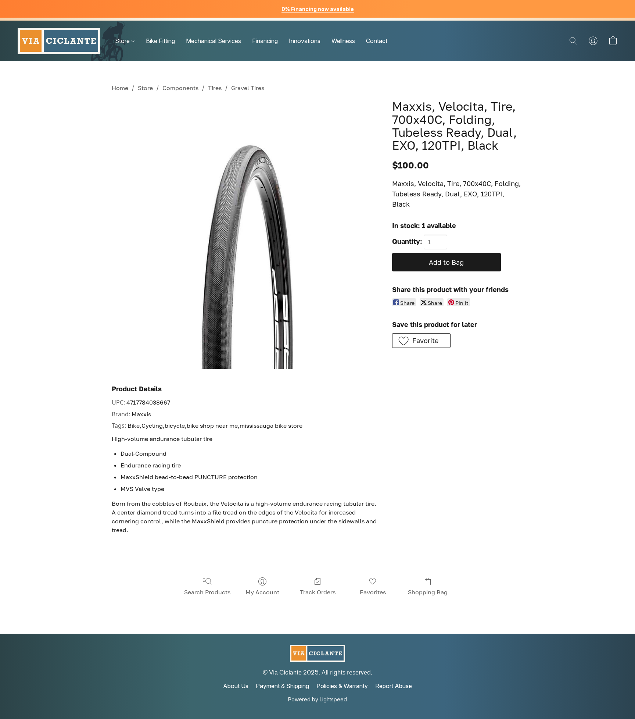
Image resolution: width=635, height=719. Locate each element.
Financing (265, 41)
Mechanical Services (213, 41)
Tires (215, 88)
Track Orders (318, 592)
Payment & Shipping (282, 686)
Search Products (207, 592)
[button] (59, 41)
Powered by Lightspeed (317, 699)
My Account (262, 592)
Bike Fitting (160, 41)
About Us (235, 686)
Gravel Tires (247, 88)
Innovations (304, 41)
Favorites (373, 592)
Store (123, 41)
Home (120, 88)
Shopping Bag (428, 592)
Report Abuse (393, 686)
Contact (376, 41)
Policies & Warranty (342, 686)
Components (180, 88)
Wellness (343, 41)
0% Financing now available (317, 9)
